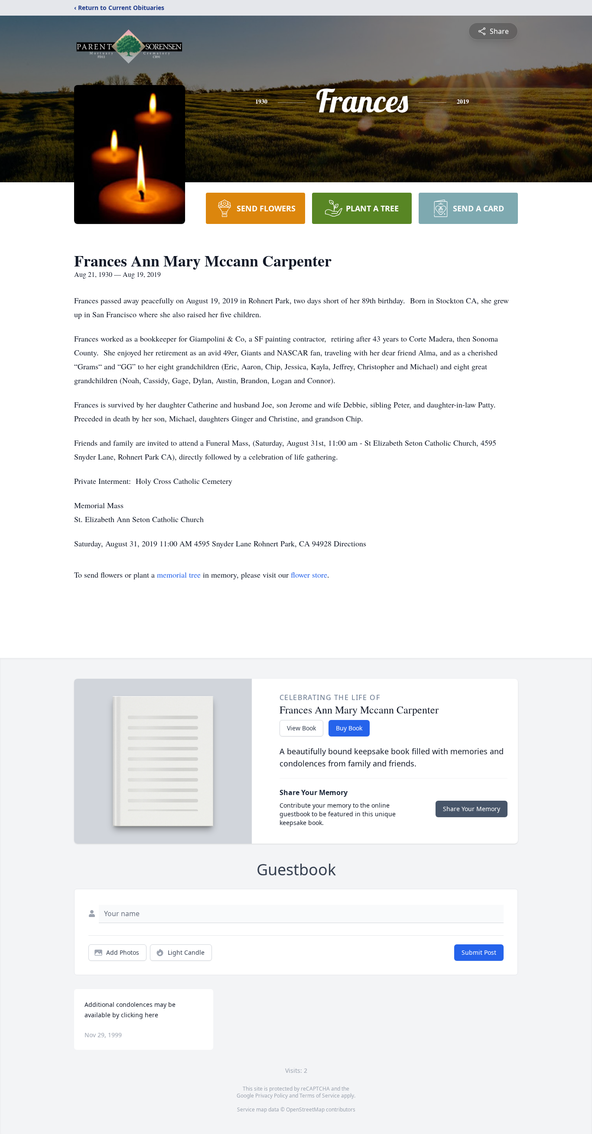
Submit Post (479, 952)
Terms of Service (319, 1095)
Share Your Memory (471, 809)
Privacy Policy (271, 1095)
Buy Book (349, 728)
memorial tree (179, 574)
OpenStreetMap (305, 1109)
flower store (309, 574)
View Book (301, 728)
